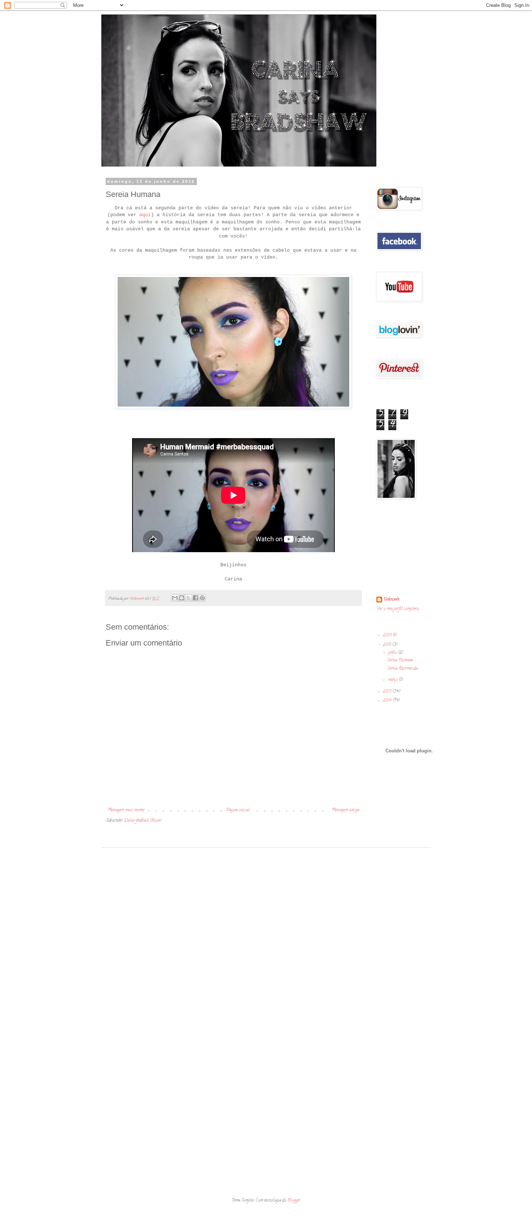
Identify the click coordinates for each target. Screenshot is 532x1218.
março (393, 679)
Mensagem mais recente (125, 810)
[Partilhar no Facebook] (195, 597)
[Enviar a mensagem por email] (174, 597)
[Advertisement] (266, 909)
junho (393, 652)
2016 (387, 644)
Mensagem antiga (345, 810)
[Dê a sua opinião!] (181, 597)
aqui (145, 215)
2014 (388, 700)
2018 (388, 635)
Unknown (391, 600)
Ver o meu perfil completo (397, 608)
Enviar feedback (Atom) (143, 820)
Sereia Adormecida (402, 668)
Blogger (293, 1200)
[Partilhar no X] (188, 597)
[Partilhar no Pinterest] (202, 597)
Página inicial (238, 810)
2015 (388, 691)
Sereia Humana (400, 660)
